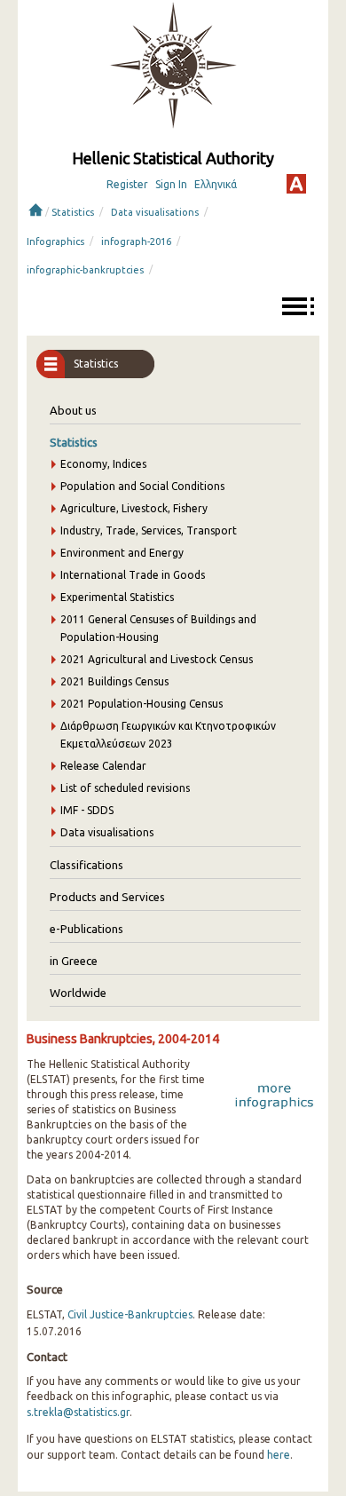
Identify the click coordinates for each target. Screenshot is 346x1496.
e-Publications (86, 928)
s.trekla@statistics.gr (78, 1412)
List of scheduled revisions (125, 788)
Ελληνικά (215, 184)
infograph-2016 (136, 241)
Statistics (72, 212)
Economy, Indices (103, 464)
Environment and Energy (122, 552)
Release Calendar (103, 766)
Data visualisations (155, 212)
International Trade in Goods (132, 575)
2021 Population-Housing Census (141, 703)
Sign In (171, 184)
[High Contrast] (296, 184)
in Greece (74, 960)
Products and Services (107, 896)
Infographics (55, 241)
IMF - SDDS (87, 810)
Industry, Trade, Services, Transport (148, 530)
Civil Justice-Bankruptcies (130, 1314)
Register (127, 184)
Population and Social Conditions (142, 486)
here (278, 1454)
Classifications (86, 865)
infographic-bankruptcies (85, 270)
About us (73, 410)
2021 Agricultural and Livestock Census (156, 659)
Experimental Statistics (117, 597)
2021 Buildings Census (114, 681)
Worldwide (78, 992)
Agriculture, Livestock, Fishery (134, 508)
